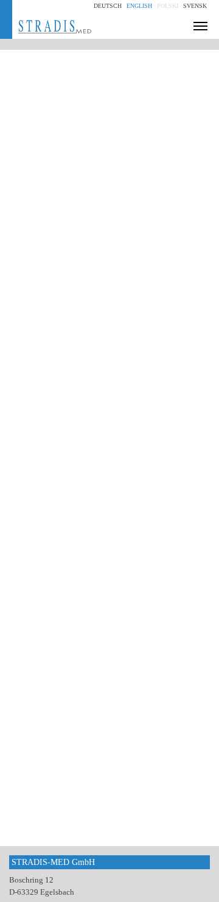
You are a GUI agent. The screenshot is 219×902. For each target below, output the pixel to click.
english (139, 5)
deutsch (108, 5)
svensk (195, 5)
